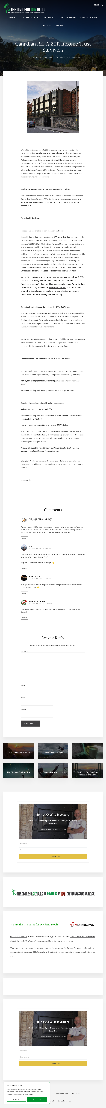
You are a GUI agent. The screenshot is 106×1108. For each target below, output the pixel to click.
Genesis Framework (64, 1101)
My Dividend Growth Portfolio (53, 772)
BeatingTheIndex (37, 601)
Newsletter (87, 752)
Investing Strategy (34, 57)
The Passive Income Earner (42, 519)
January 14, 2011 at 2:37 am (40, 578)
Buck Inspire (35, 577)
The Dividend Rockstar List (19, 772)
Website (23, 710)
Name (23, 685)
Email (23, 697)
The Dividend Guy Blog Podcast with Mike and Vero (87, 773)
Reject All (16, 1099)
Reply (24, 538)
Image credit (26, 480)
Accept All (37, 1099)
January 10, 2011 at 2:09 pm (40, 521)
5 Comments (76, 57)
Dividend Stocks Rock (18, 937)
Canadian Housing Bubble (55, 339)
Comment (24, 651)
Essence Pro (51, 1101)
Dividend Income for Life (19, 752)
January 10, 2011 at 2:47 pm (40, 548)
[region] (27, 1093)
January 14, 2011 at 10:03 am (40, 603)
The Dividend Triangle (53, 752)
